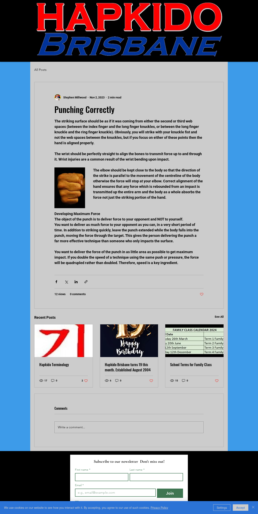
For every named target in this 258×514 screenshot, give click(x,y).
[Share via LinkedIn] (76, 282)
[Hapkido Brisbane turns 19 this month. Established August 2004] (129, 340)
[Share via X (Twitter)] (66, 282)
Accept (240, 508)
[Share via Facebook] (56, 282)
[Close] (253, 507)
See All (219, 316)
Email (79, 485)
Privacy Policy (159, 508)
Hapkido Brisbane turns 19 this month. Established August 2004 (128, 367)
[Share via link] (86, 282)
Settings (222, 508)
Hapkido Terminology (54, 364)
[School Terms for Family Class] (194, 340)
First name (82, 469)
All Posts (40, 70)
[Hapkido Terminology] (63, 340)
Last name (137, 469)
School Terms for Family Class (191, 364)
